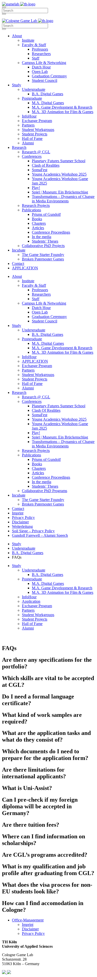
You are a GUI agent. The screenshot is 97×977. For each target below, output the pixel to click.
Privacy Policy (23, 517)
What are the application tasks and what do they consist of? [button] (46, 736)
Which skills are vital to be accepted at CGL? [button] (48, 681)
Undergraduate (33, 89)
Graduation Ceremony (49, 76)
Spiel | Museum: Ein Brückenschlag (60, 192)
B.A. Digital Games (47, 94)
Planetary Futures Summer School (58, 161)
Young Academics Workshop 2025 (59, 174)
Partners (28, 125)
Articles (38, 228)
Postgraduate (32, 98)
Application (31, 601)
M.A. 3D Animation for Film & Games (62, 112)
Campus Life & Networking (44, 63)
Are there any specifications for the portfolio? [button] (47, 663)
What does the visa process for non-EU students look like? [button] (47, 888)
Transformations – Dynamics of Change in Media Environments (63, 198)
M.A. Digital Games (48, 103)
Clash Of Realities (46, 410)
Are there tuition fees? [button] (30, 824)
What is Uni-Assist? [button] (27, 788)
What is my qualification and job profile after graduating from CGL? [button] (48, 869)
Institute (28, 40)
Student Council (44, 80)
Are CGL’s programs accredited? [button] (44, 854)
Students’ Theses (45, 241)
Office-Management (28, 920)
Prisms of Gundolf (46, 214)
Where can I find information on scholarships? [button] (43, 839)
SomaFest (39, 170)
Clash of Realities (45, 165)
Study (16, 85)
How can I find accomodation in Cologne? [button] (42, 906)
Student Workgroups (38, 129)
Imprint (17, 513)
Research (19, 147)
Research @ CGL (36, 152)
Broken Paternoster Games (43, 259)
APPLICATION (25, 268)
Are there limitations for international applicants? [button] (34, 773)
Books (37, 219)
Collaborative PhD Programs (44, 491)
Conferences (32, 156)
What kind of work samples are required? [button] (42, 718)
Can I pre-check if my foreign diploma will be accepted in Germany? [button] (40, 806)
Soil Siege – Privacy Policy (33, 531)
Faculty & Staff (34, 45)
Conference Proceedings (51, 232)
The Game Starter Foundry (43, 254)
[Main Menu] (4, 7)
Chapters (39, 223)
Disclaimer (20, 522)
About (17, 36)
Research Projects (36, 205)
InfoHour (29, 116)
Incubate (18, 250)
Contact (18, 263)
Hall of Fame (32, 138)
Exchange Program (37, 121)
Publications (31, 210)
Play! (36, 188)
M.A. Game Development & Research (62, 107)
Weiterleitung (22, 526)
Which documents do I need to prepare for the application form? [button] (45, 754)
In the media (41, 237)
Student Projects (34, 134)
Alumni (28, 143)
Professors (40, 49)
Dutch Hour (41, 67)
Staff (35, 58)
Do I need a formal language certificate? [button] (38, 699)
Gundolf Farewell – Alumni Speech (40, 535)
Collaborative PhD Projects (43, 246)
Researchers (41, 54)
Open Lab (40, 71)
